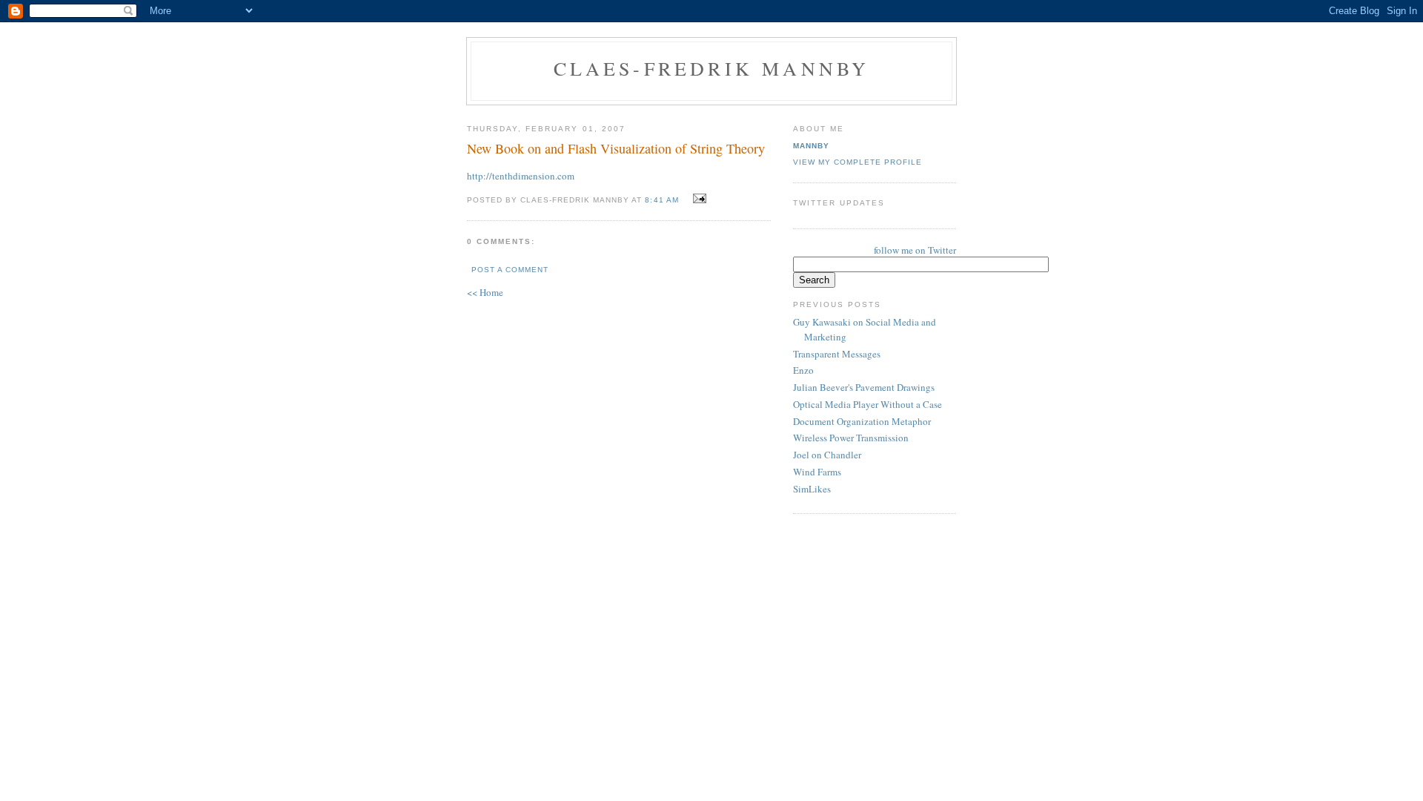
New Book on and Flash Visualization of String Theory (616, 148)
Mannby (811, 146)
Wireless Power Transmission (851, 437)
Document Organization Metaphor (862, 421)
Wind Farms (817, 471)
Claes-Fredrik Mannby (712, 68)
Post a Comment (509, 270)
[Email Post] (698, 198)
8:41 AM (661, 200)
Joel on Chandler (827, 454)
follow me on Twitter (915, 250)
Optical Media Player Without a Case (867, 404)
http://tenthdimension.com (520, 175)
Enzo (803, 370)
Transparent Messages (836, 353)
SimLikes (812, 488)
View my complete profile (857, 162)
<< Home (485, 292)
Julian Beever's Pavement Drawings (864, 387)
